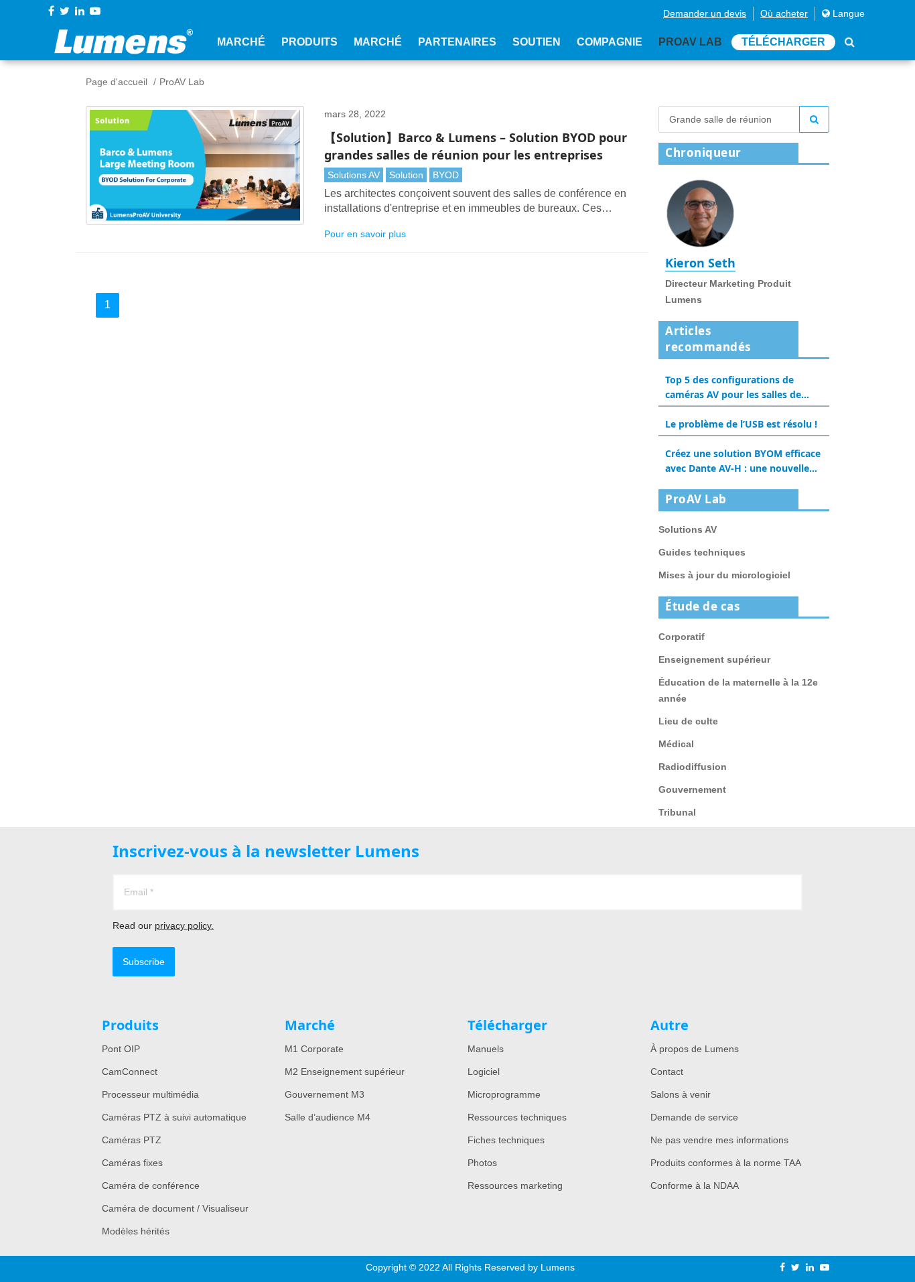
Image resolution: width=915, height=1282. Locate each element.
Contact (666, 1071)
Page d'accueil (116, 81)
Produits (309, 42)
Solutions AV (354, 175)
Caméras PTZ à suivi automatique (174, 1117)
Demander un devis (704, 13)
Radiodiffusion (692, 766)
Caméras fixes (132, 1162)
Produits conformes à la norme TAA (725, 1162)
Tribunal (677, 812)
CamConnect (129, 1071)
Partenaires (457, 42)
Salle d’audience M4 (327, 1117)
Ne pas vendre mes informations (719, 1140)
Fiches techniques (506, 1140)
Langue (847, 13)
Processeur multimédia (150, 1094)
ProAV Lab (690, 42)
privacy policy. (184, 925)
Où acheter (784, 13)
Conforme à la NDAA (694, 1185)
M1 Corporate (314, 1048)
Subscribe (144, 961)
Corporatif (681, 636)
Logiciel (484, 1071)
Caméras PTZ (131, 1140)
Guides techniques (702, 552)
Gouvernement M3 (324, 1094)
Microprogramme (504, 1094)
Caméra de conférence (151, 1185)
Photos (482, 1162)
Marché (241, 42)
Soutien (536, 42)
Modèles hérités (135, 1231)
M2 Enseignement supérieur (345, 1071)
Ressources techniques (517, 1117)
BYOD (446, 175)
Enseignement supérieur (714, 659)
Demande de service (694, 1117)
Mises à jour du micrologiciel (724, 575)
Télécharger (783, 42)
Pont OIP (121, 1048)
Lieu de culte (688, 721)
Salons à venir (680, 1094)
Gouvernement (692, 789)
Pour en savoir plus (365, 234)
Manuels (486, 1048)
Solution (406, 175)
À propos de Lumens (694, 1048)
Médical (676, 744)
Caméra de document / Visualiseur (175, 1208)
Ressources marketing (515, 1185)
